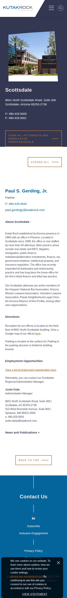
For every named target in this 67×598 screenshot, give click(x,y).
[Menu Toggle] (51, 7)
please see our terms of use (26, 576)
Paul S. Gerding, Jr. (26, 190)
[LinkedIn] (33, 519)
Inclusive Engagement (33, 533)
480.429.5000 (18, 113)
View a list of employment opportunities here (30, 370)
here (37, 333)
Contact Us (33, 496)
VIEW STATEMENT (34, 594)
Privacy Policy (33, 550)
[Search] (61, 8)
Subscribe (33, 526)
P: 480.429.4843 (16, 203)
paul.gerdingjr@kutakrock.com (25, 210)
